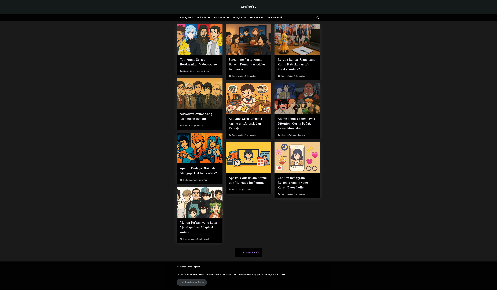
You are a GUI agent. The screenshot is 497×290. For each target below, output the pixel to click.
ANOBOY (248, 7)
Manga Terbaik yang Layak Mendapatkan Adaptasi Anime (199, 227)
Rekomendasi (257, 17)
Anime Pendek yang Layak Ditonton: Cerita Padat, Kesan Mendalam (296, 123)
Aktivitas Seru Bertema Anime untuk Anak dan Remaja (245, 123)
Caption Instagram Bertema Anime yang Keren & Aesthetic (293, 182)
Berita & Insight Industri (193, 125)
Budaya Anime (221, 17)
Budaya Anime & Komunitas (244, 76)
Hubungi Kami (275, 17)
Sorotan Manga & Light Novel (196, 239)
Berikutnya (251, 252)
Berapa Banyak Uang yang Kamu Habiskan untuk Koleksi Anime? (296, 64)
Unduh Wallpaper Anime (192, 282)
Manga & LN (239, 17)
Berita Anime (203, 17)
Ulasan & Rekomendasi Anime (196, 71)
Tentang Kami (185, 17)
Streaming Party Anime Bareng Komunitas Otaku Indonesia (247, 64)
